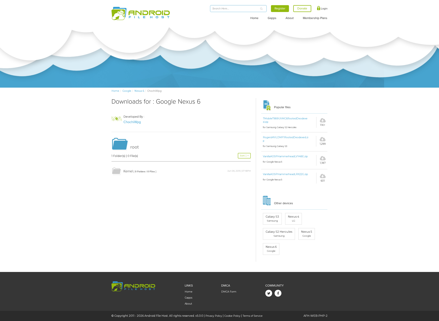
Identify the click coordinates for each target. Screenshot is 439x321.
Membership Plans (315, 18)
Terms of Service (253, 315)
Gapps (272, 18)
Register (280, 8)
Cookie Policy (232, 315)
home (115, 90)
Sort (243, 155)
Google (126, 90)
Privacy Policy (213, 315)
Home (254, 18)
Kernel (128, 171)
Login (324, 8)
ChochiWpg (132, 122)
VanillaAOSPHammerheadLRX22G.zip (285, 174)
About (290, 18)
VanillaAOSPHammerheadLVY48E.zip (285, 156)
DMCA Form (228, 291)
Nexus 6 (139, 90)
